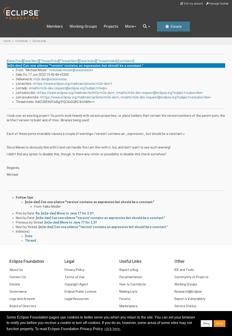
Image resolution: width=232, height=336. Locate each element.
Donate (175, 26)
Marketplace (128, 306)
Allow (219, 323)
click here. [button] (112, 329)
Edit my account (193, 3)
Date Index (87, 61)
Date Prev (15, 61)
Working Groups (83, 26)
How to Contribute (132, 284)
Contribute (21, 41)
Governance (18, 291)
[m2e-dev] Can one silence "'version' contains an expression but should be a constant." (89, 202)
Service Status (185, 306)
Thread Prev (49, 61)
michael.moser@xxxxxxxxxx (71, 70)
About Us (16, 270)
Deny (206, 323)
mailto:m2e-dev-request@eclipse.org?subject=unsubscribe (165, 97)
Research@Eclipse (188, 291)
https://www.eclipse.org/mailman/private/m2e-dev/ (72, 83)
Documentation (130, 277)
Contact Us (18, 277)
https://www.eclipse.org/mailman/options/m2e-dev (79, 97)
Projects (111, 26)
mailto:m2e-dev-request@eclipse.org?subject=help (67, 88)
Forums (124, 299)
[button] (146, 26)
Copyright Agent (76, 284)
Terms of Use (75, 277)
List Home (125, 61)
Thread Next (69, 61)
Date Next (31, 61)
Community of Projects (191, 277)
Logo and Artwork (22, 299)
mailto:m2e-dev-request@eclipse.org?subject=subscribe (159, 93)
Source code (39, 41)
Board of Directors (23, 306)
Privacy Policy (75, 270)
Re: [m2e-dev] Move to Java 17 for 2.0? (65, 213)
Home (6, 41)
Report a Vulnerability (189, 299)
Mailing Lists (128, 291)
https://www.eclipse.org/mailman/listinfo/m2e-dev (75, 93)
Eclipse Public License (81, 291)
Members (55, 26)
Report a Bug (128, 270)
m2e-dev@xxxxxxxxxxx (50, 79)
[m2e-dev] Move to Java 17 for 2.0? (70, 222)
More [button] (129, 26)
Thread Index (106, 61)
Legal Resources (77, 299)
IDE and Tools (184, 270)
